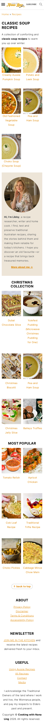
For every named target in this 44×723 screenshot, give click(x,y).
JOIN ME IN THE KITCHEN (19, 640)
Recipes (17, 14)
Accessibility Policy (22, 620)
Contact (22, 678)
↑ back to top (22, 586)
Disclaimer (22, 611)
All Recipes (22, 673)
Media (22, 682)
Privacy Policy (22, 606)
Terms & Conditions (22, 615)
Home (5, 14)
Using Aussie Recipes (22, 669)
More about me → (22, 267)
